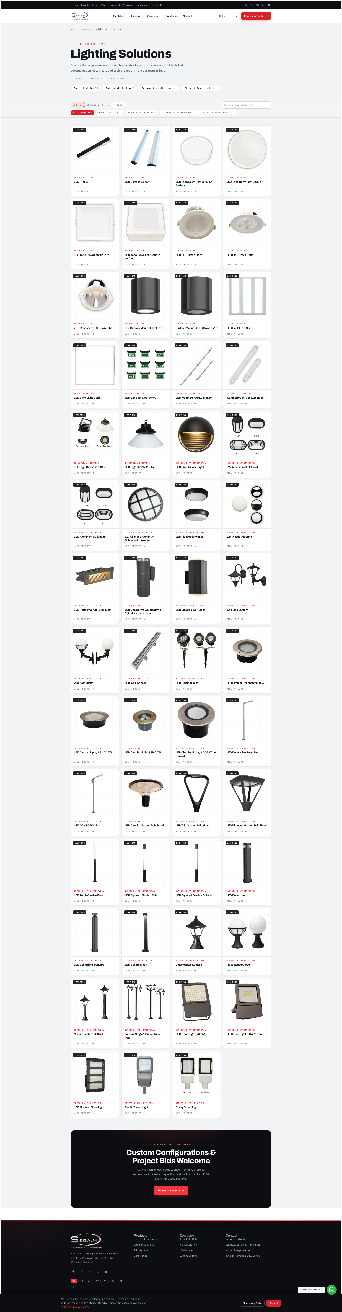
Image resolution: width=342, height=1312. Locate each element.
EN (73, 1281)
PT (121, 1281)
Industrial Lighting (120, 88)
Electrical (118, 16)
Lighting (135, 16)
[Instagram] (257, 5)
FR (81, 1281)
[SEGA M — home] (80, 15)
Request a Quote (254, 16)
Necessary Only (252, 1303)
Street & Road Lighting (201, 88)
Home (73, 29)
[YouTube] (268, 5)
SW (113, 1281)
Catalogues (172, 16)
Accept (274, 1303)
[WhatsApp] (246, 5)
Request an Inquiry (169, 1190)
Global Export (188, 1255)
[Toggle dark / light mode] (235, 15)
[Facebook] (251, 5)
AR (89, 1281)
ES (105, 1281)
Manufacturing (188, 1244)
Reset (120, 105)
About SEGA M (189, 1239)
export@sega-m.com (121, 5)
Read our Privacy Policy (74, 1306)
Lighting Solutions (144, 1244)
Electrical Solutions (145, 1239)
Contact (187, 16)
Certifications (188, 1250)
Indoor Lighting (86, 88)
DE (97, 1281)
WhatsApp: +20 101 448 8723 (243, 1244)
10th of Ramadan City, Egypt (89, 5)
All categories (82, 112)
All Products (141, 1250)
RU (73, 1287)
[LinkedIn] (263, 5)
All (77, 105)
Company (152, 16)
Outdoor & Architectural (159, 88)
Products (86, 29)
